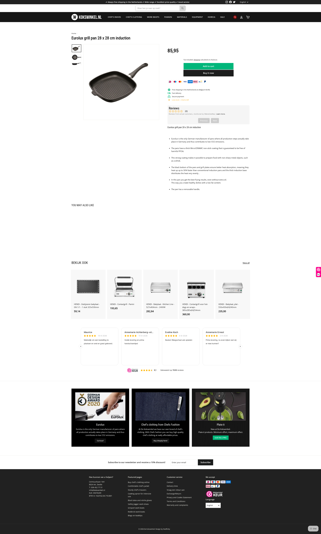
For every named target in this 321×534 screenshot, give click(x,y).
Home (73, 33)
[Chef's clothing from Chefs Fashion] (160, 406)
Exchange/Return (174, 493)
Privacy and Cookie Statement (179, 497)
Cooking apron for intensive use (139, 495)
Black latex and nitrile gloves (140, 500)
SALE (222, 17)
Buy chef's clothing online (138, 482)
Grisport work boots (136, 508)
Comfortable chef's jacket (138, 486)
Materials (182, 17)
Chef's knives (114, 17)
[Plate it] (221, 406)
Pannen (168, 17)
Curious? (100, 441)
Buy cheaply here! (160, 441)
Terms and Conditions (176, 501)
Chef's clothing (134, 17)
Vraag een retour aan (176, 490)
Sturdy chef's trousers (137, 490)
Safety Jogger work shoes (138, 504)
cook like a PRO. (221, 438)
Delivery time (172, 486)
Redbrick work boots (136, 512)
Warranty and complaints (177, 505)
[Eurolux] (100, 406)
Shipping (197, 60)
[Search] (182, 8)
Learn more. (220, 114)
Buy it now (208, 73)
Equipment (197, 17)
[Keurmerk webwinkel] (214, 494)
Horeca (211, 17)
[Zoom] (121, 82)
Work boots (153, 17)
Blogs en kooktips (135, 515)
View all (246, 263)
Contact (170, 482)
